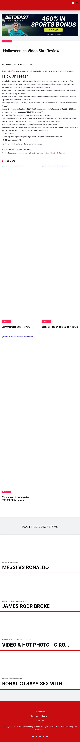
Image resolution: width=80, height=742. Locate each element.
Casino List (7, 41)
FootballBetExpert (58, 153)
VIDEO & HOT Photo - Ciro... (35, 645)
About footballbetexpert (40, 716)
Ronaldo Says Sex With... (34, 684)
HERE (58, 121)
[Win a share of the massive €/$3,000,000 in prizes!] (20, 414)
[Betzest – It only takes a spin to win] (60, 244)
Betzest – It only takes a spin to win (60, 327)
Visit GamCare (39, 730)
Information (40, 711)
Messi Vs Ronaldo (25, 567)
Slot (13, 71)
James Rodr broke (26, 606)
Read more (40, 611)
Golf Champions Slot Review (16, 327)
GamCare (40, 720)
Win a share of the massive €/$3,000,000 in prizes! (15, 498)
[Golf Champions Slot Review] (20, 244)
